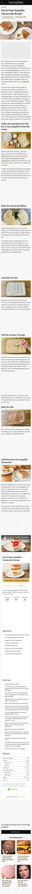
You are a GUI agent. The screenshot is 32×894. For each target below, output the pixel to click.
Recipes (3, 7)
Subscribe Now (15, 832)
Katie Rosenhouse (8, 17)
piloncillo (26, 81)
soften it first (5, 156)
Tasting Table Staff (21, 17)
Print (21, 585)
